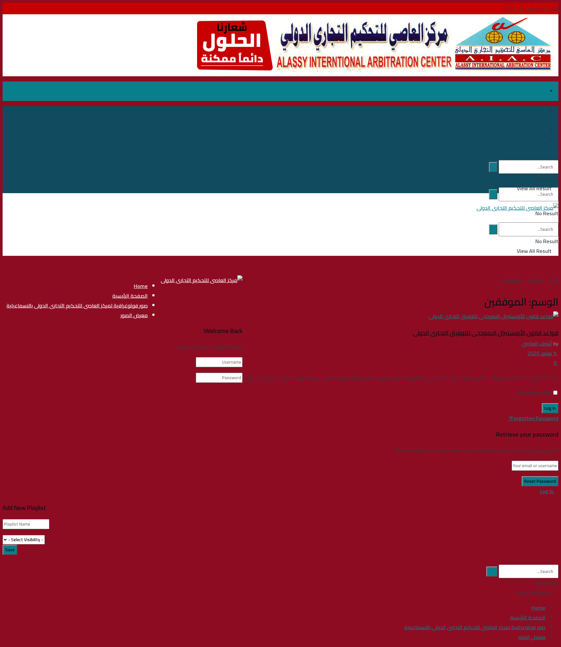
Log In (547, 491)
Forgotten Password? (533, 418)
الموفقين (511, 280)
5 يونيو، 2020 (543, 353)
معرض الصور (134, 315)
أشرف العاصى (537, 343)
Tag (553, 280)
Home (536, 280)
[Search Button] (493, 194)
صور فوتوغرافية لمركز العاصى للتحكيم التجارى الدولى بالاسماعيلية (77, 305)
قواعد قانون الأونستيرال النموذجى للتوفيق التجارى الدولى (485, 333)
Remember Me (534, 393)
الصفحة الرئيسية (130, 296)
